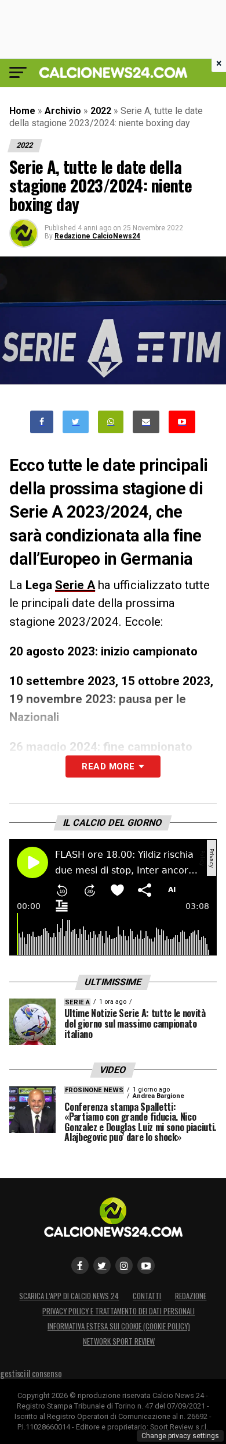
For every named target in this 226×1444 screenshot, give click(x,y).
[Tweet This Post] (76, 422)
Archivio (63, 110)
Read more (108, 766)
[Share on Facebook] (41, 422)
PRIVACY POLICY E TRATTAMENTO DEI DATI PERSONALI (118, 1311)
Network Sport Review (119, 1341)
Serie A (75, 585)
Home (22, 110)
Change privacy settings (180, 1436)
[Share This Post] (110, 422)
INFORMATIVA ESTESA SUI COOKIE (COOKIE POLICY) (119, 1326)
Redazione (190, 1296)
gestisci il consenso (30, 1373)
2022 (100, 110)
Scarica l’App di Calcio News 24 (69, 1296)
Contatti (147, 1296)
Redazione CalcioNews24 (97, 236)
